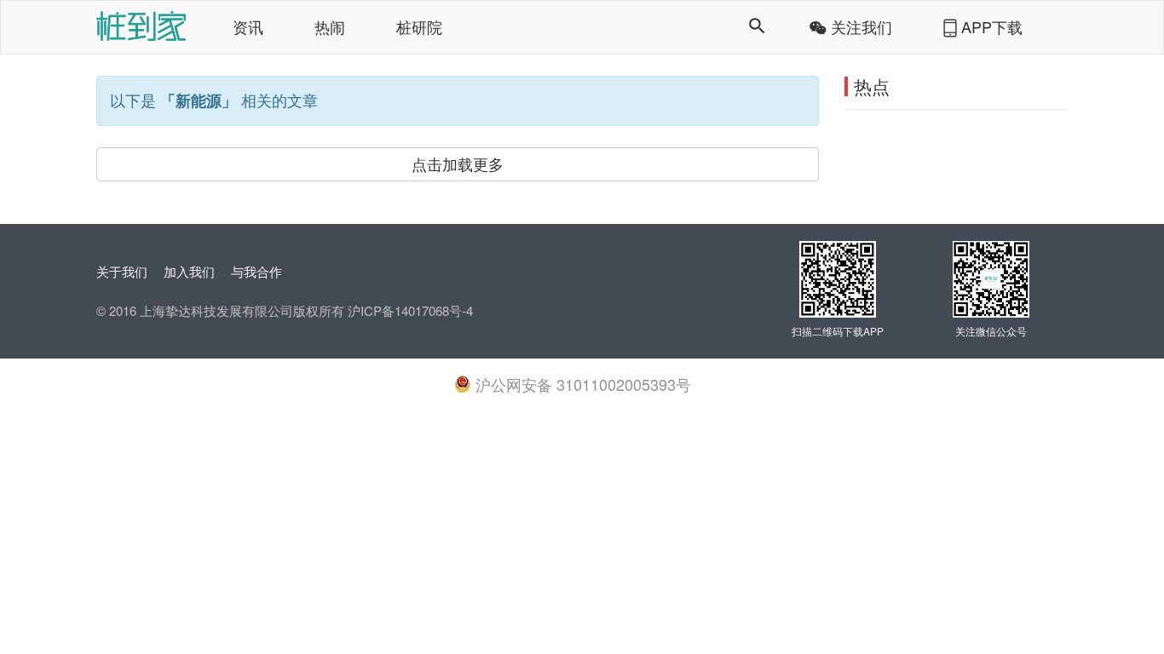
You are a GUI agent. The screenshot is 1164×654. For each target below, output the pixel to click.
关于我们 (121, 271)
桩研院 (419, 26)
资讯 (248, 26)
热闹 (329, 26)
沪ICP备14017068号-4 (408, 310)
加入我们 (189, 271)
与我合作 (256, 271)
